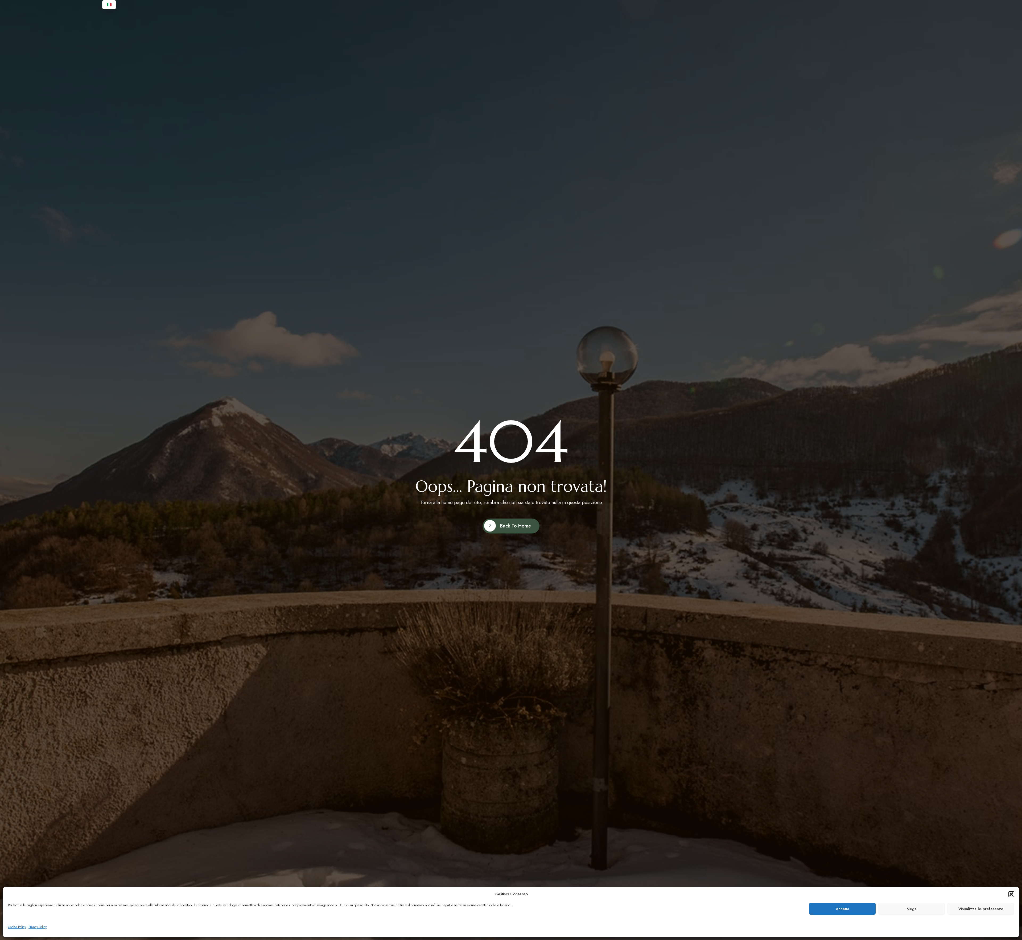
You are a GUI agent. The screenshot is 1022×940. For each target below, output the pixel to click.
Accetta (842, 909)
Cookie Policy (17, 927)
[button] (1011, 894)
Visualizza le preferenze (980, 909)
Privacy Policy (37, 927)
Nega (911, 909)
